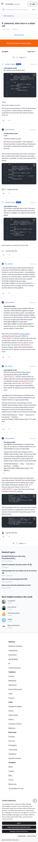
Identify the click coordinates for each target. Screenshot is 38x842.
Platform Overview (15, 646)
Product (11, 676)
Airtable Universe (14, 758)
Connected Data (14, 668)
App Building (13, 659)
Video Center (13, 715)
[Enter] (3, 9)
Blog (10, 775)
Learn (10, 702)
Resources (12, 732)
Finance (11, 698)
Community (12, 749)
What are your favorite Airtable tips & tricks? (16, 585)
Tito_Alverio (9, 264)
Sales (10, 693)
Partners (11, 736)
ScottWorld (11, 601)
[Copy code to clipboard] (34, 74)
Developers (12, 745)
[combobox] (19, 9)
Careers (11, 771)
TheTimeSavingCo (14, 613)
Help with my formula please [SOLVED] (14, 579)
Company (12, 762)
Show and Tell (6, 588)
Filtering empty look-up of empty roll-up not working (19, 571)
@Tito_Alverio (24, 334)
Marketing (12, 680)
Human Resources (15, 689)
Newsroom (12, 784)
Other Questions (8, 16)
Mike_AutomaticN (13, 625)
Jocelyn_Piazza (10, 64)
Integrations (13, 650)
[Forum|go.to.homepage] (12, 4)
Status (11, 780)
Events (11, 711)
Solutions (12, 672)
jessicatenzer (12, 607)
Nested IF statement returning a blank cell (15, 565)
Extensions (12, 655)
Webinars (11, 728)
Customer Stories (14, 724)
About (10, 767)
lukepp (10, 619)
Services (11, 741)
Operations (12, 685)
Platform (11, 642)
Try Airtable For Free (15, 788)
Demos (11, 719)
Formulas (5, 567)
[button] (2, 4)
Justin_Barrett (9, 130)
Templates (12, 754)
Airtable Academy (15, 706)
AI (9, 663)
